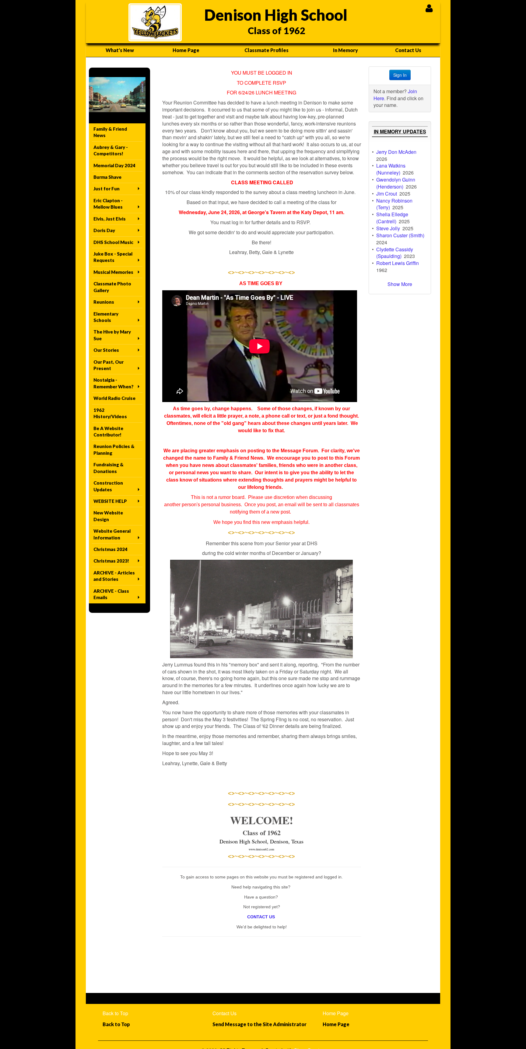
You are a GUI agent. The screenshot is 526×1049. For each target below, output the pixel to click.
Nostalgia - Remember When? (113, 383)
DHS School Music (113, 242)
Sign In (400, 75)
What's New (120, 50)
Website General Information (112, 534)
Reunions (103, 302)
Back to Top (115, 1013)
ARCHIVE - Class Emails (111, 594)
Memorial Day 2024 (114, 165)
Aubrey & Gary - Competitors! (110, 150)
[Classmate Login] (429, 8)
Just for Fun (106, 188)
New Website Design (108, 516)
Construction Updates (108, 486)
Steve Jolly (388, 228)
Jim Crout (386, 193)
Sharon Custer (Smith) (400, 235)
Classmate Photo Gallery (112, 287)
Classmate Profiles (266, 50)
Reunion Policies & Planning (114, 449)
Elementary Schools (105, 317)
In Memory (345, 50)
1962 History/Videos (110, 413)
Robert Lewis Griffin (397, 263)
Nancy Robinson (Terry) (394, 204)
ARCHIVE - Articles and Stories (114, 576)
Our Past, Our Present (108, 365)
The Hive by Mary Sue (112, 335)
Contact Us (408, 50)
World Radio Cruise (114, 398)
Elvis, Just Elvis (109, 218)
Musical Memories (113, 272)
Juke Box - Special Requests (112, 257)
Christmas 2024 (110, 549)
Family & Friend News (110, 132)
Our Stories (106, 350)
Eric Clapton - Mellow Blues (108, 204)
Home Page (186, 50)
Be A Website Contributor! (108, 431)
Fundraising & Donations (108, 468)
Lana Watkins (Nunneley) (390, 169)
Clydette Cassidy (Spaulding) (394, 253)
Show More (399, 284)
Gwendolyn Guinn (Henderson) (395, 183)
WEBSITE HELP (110, 501)
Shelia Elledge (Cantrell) (392, 218)
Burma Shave (107, 177)
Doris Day (104, 230)
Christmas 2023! (111, 560)
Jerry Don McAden (396, 151)
